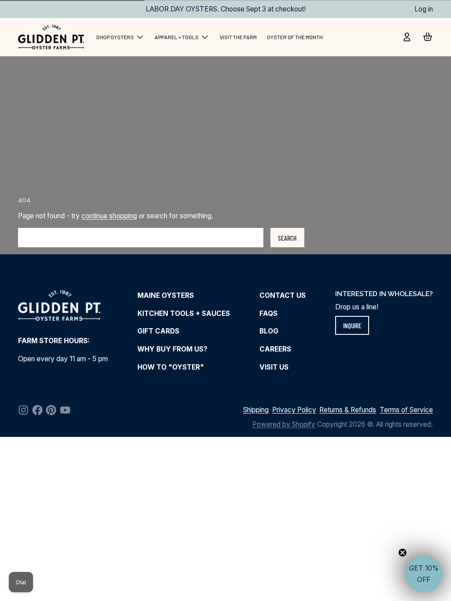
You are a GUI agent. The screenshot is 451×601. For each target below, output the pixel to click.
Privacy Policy (294, 410)
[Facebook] (37, 410)
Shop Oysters (115, 37)
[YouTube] (65, 410)
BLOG (268, 331)
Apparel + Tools (177, 37)
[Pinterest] (51, 410)
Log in (423, 9)
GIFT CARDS (158, 331)
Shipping (256, 410)
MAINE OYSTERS (165, 295)
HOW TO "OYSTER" (170, 367)
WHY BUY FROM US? (172, 349)
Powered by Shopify (283, 424)
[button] (423, 573)
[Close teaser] (402, 552)
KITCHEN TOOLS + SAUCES (183, 313)
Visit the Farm (238, 37)
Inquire (352, 325)
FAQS (268, 313)
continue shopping (109, 216)
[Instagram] (23, 410)
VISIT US (273, 367)
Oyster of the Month (295, 37)
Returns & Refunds (347, 410)
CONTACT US (282, 295)
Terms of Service (406, 410)
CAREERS (275, 349)
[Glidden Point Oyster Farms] (52, 37)
